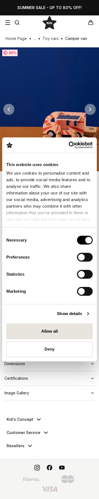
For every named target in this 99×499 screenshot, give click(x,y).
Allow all (49, 331)
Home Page (16, 38)
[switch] (85, 257)
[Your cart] (91, 23)
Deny (49, 349)
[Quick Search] (17, 23)
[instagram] (37, 467)
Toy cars (51, 38)
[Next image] (90, 109)
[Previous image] (8, 109)
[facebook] (49, 467)
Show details (69, 313)
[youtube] (62, 467)
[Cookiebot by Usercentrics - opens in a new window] (70, 145)
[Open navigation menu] (7, 22)
